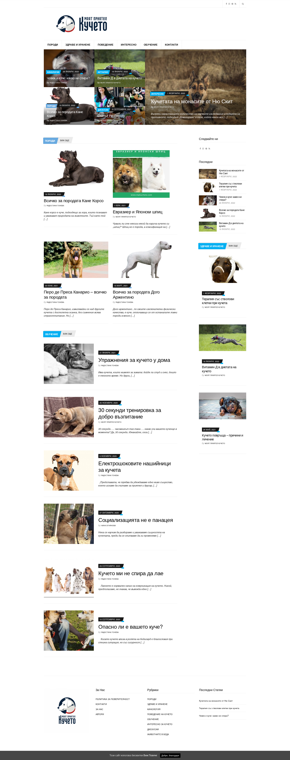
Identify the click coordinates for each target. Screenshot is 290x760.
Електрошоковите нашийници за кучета (134, 466)
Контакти (171, 44)
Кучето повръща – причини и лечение (222, 437)
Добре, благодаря (170, 755)
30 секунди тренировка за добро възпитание (129, 413)
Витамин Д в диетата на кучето (119, 77)
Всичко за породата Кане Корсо (65, 113)
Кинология (53, 72)
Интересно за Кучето (159, 724)
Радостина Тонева (58, 82)
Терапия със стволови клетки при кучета (230, 185)
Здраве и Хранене (77, 44)
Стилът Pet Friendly (111, 115)
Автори (100, 714)
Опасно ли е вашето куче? (130, 626)
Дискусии (103, 109)
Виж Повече (150, 755)
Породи (52, 44)
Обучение (151, 44)
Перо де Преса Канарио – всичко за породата (75, 294)
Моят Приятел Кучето (164, 107)
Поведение (105, 44)
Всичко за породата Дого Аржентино (136, 294)
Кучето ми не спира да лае (130, 573)
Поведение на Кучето (159, 714)
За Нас (99, 709)
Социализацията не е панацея (135, 519)
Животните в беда (158, 734)
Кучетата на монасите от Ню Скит (192, 101)
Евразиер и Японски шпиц (137, 211)
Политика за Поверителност (113, 699)
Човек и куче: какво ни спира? (68, 77)
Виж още (64, 140)
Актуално (103, 72)
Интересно (128, 44)
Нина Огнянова (108, 525)
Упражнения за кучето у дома (134, 359)
